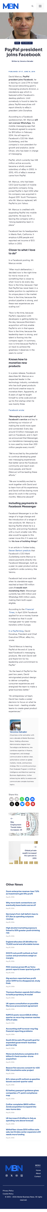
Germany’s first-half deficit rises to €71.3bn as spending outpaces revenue (22, 916)
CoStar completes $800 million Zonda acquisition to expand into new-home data (21, 1106)
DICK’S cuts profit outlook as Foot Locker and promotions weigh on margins (21, 955)
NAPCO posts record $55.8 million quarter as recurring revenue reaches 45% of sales (23, 1017)
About (38, 1173)
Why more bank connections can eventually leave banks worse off (21, 903)
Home (38, 1170)
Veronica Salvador (26, 61)
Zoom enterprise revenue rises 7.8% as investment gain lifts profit (22, 892)
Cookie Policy (8, 1194)
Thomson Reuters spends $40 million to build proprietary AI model (23, 993)
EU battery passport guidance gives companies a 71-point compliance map (22, 1093)
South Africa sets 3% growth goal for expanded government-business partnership (23, 1042)
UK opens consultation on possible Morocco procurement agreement (22, 1004)
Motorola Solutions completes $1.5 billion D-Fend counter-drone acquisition (22, 1056)
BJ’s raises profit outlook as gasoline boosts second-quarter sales (23, 1080)
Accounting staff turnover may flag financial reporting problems (22, 1030)
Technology (27, 43)
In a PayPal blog (16, 631)
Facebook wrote (16, 410)
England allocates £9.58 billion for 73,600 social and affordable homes (22, 943)
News (17, 43)
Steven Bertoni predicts (20, 550)
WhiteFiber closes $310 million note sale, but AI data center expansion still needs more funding (23, 1132)
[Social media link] (6, 1175)
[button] (32, 6)
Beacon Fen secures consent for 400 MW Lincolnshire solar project (23, 1069)
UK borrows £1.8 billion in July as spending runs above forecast (21, 1119)
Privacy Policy (8, 1191)
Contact (37, 1176)
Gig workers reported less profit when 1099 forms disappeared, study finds (23, 980)
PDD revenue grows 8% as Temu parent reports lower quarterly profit (23, 968)
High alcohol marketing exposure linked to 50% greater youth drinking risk (23, 930)
